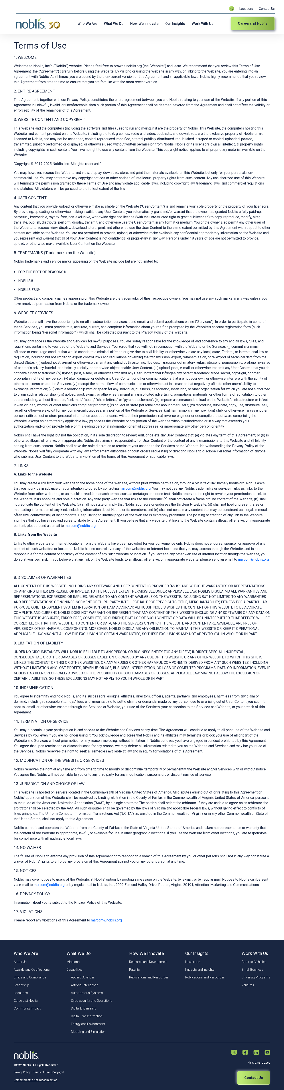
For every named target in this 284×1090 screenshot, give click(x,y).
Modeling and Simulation (88, 1031)
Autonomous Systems (87, 993)
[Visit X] (234, 1052)
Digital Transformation (87, 1016)
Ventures (248, 985)
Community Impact (27, 1008)
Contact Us (267, 8)
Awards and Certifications (32, 969)
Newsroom (193, 962)
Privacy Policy (22, 1072)
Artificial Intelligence (84, 985)
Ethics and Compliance (30, 977)
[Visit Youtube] (267, 1053)
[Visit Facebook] (245, 1053)
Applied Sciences (83, 977)
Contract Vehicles (254, 962)
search (231, 8)
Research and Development (148, 962)
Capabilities (75, 969)
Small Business (252, 969)
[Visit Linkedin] (256, 1053)
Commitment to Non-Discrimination (35, 1080)
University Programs (256, 977)
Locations (246, 8)
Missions (73, 962)
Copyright (58, 1072)
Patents (134, 969)
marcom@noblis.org (135, 488)
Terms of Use (41, 1072)
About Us (20, 962)
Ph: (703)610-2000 (259, 1062)
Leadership (21, 985)
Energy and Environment (88, 1024)
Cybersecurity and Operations (91, 1000)
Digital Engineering (83, 1008)
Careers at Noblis (252, 23)
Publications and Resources (149, 977)
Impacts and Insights (200, 969)
